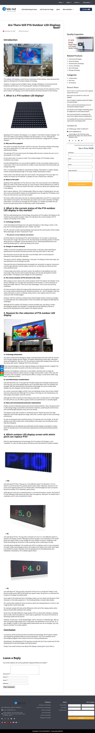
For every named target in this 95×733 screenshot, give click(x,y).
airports (17, 200)
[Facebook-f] (72, 140)
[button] (2, 366)
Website (5, 683)
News (60, 2)
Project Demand (72, 170)
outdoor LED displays (13, 79)
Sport (58, 9)
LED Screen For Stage (46, 9)
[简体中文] (7, 722)
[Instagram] (75, 140)
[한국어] (16, 722)
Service (76, 2)
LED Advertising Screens (29, 9)
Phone (70, 164)
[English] (2, 722)
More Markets (67, 9)
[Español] (5, 722)
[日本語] (13, 722)
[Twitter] (82, 140)
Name (5, 677)
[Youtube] (78, 140)
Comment (6, 674)
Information (86, 2)
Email (5, 680)
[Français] (10, 722)
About (68, 2)
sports (25, 271)
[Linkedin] (69, 140)
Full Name (71, 152)
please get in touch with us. (46, 646)
